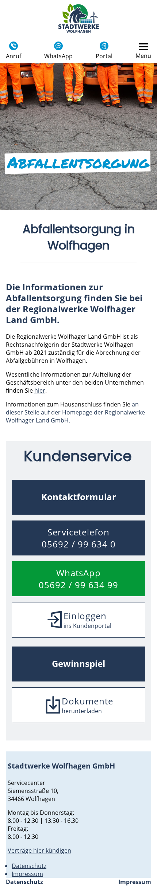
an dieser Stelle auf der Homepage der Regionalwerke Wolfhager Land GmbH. (75, 412)
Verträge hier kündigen (39, 850)
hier (39, 390)
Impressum (27, 874)
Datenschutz (29, 866)
